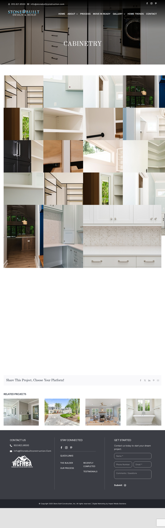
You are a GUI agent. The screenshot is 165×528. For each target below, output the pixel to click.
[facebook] (147, 3)
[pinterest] (156, 3)
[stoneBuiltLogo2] (23, 10)
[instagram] (151, 3)
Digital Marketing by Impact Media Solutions (109, 504)
